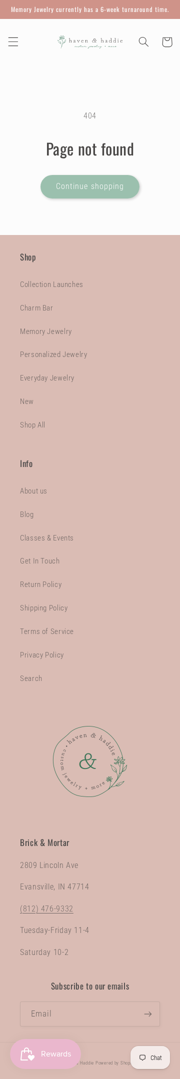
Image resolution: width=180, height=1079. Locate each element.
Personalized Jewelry (54, 354)
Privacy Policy (42, 655)
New (27, 401)
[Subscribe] (148, 1014)
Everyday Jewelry (47, 378)
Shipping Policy (44, 608)
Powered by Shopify (116, 1063)
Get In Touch (40, 561)
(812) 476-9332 (47, 909)
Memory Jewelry (46, 331)
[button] (13, 42)
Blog (27, 514)
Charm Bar (37, 308)
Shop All (33, 425)
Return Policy (41, 584)
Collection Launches (52, 284)
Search (31, 678)
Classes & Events (47, 538)
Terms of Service (47, 631)
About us (34, 491)
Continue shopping (90, 186)
